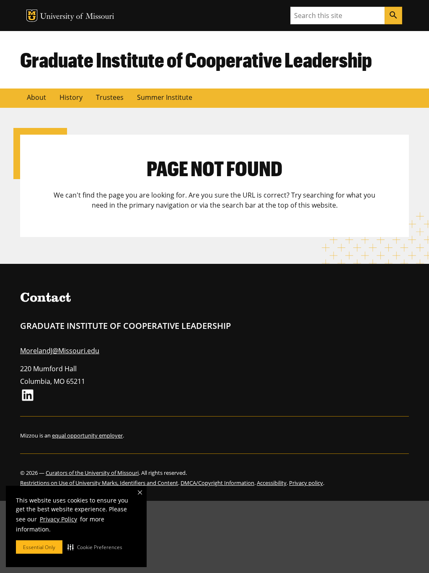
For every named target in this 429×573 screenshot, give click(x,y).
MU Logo (31, 16)
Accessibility (272, 483)
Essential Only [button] (39, 547)
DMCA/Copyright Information (217, 483)
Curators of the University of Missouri (92, 473)
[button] (95, 547)
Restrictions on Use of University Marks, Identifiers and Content (99, 483)
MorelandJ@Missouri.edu (59, 350)
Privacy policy (306, 483)
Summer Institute (164, 97)
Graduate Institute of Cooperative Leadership (196, 59)
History (71, 97)
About (36, 97)
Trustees (110, 97)
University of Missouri (77, 17)
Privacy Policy (58, 519)
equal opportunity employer (87, 435)
